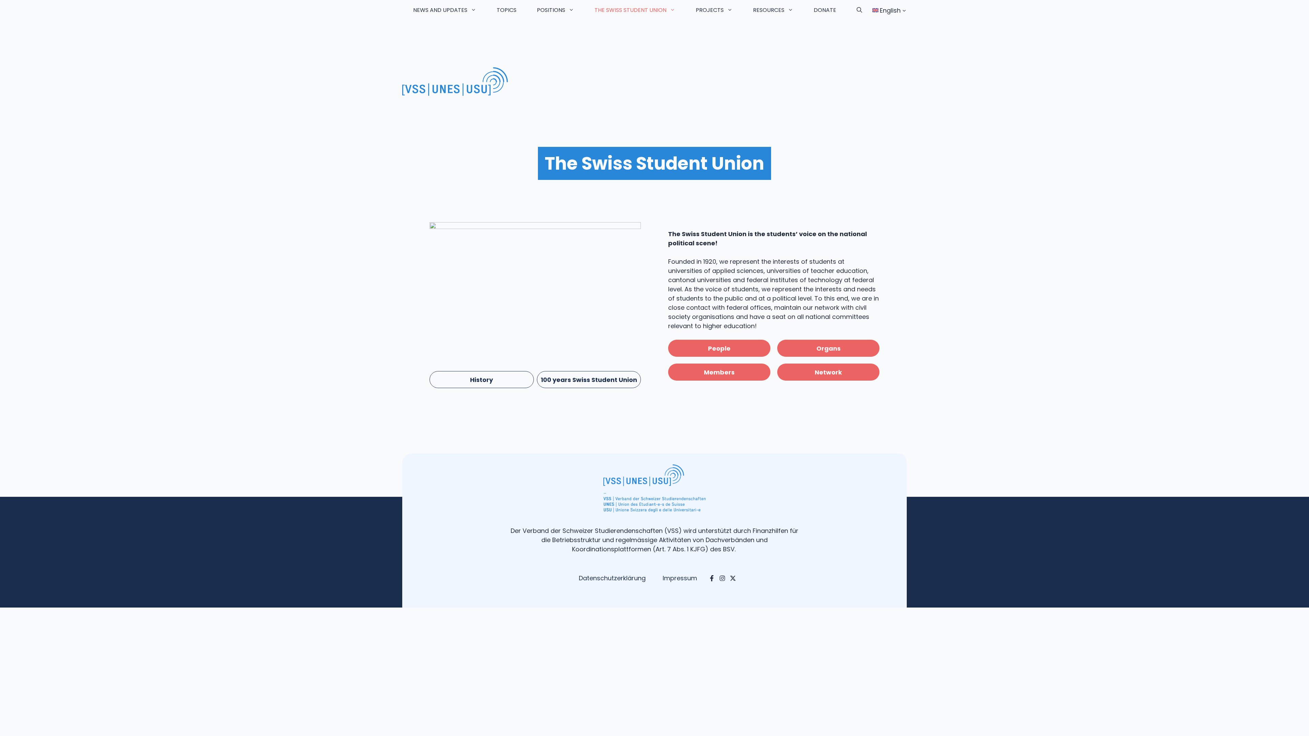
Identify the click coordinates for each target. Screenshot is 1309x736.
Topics (506, 10)
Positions (551, 10)
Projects (710, 10)
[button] (859, 10)
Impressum (680, 578)
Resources (768, 10)
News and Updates (440, 10)
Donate (825, 10)
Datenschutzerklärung (612, 578)
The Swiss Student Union (630, 10)
